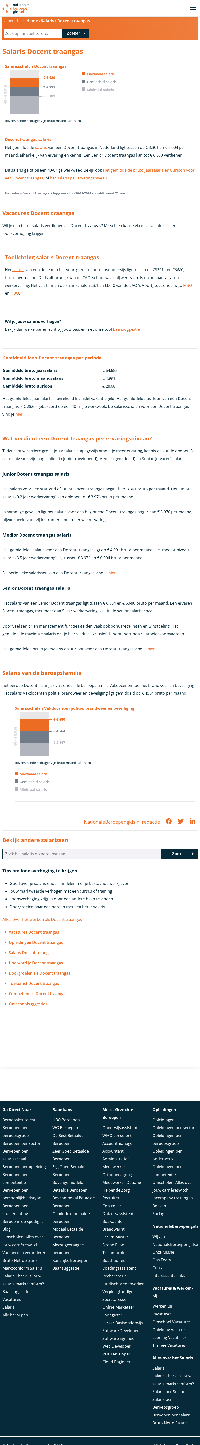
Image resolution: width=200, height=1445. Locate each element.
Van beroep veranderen (24, 1252)
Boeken (159, 1205)
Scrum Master (115, 1237)
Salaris (8, 1307)
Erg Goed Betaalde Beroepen (69, 1170)
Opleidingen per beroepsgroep (167, 1139)
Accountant (113, 1151)
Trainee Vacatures (169, 1345)
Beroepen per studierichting (15, 1209)
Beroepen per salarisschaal (15, 1155)
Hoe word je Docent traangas (36, 963)
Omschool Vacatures (171, 1322)
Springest (161, 1213)
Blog (6, 1229)
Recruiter (111, 1198)
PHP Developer (116, 1354)
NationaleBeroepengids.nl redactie (122, 822)
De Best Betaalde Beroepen (68, 1139)
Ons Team (161, 1260)
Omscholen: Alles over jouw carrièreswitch (22, 1240)
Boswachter (113, 1221)
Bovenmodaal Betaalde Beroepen (73, 1201)
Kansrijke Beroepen (70, 1260)
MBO (187, 285)
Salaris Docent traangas (31, 952)
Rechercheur (114, 1276)
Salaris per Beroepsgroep (165, 1403)
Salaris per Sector (168, 1391)
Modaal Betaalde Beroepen (67, 1233)
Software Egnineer (119, 1338)
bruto (10, 277)
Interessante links (168, 1275)
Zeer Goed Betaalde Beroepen (70, 1155)
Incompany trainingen (172, 1198)
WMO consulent (117, 1135)
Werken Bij (162, 1306)
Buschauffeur (114, 1260)
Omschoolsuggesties (28, 1004)
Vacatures (11, 1299)
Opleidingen (163, 1120)
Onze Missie (163, 1252)
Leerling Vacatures (169, 1337)
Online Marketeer (118, 1307)
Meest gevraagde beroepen (68, 1248)
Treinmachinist (116, 1252)
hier (19, 414)
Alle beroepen (15, 1315)
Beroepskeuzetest (18, 1120)
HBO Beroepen (66, 1120)
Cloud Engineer (116, 1362)
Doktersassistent (118, 1213)
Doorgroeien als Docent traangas (39, 973)
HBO (14, 293)
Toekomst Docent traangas (34, 983)
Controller (111, 1205)
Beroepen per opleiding (24, 1166)
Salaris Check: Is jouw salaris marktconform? (23, 1279)
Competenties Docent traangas (37, 993)
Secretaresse (114, 1299)
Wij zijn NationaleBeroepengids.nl (175, 1240)
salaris (41, 147)
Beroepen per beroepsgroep (15, 1131)
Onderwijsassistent (120, 1127)
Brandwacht (113, 1229)
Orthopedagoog (117, 1174)
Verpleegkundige (117, 1291)
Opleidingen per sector (173, 1127)
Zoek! (177, 854)
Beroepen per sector (21, 1143)
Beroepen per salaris (171, 1415)
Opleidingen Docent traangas (36, 942)
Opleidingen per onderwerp (167, 1155)
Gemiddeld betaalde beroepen (71, 1217)
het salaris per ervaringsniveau (78, 178)
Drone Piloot (114, 1244)
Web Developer (116, 1346)
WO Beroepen (65, 1127)
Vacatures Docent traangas (34, 932)
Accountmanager (118, 1143)
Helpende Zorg (116, 1190)
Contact (159, 1267)
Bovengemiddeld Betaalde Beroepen (70, 1186)
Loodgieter (112, 1315)
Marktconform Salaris (22, 1268)
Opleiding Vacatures (171, 1329)
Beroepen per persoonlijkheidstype (21, 1194)
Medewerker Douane (121, 1182)
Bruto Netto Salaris (20, 1260)
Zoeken (74, 33)
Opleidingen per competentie (167, 1170)
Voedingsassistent (119, 1268)
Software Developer (120, 1330)
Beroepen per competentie (15, 1178)
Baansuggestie (126, 329)
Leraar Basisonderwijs (122, 1322)
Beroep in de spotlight (22, 1221)
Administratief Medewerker (115, 1162)
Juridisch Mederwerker (123, 1283)
